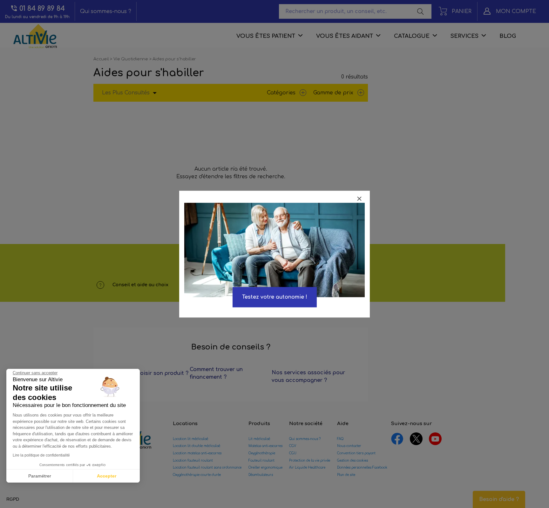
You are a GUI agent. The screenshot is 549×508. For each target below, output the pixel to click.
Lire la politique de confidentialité (41, 455)
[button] (13, 499)
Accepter (106, 475)
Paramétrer (39, 475)
